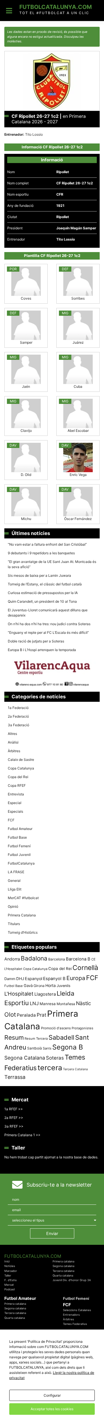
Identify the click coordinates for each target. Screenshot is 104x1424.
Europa (75, 978)
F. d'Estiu (10, 1280)
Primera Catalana (22, 915)
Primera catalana (63, 1261)
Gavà (28, 985)
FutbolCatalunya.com (55, 6)
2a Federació (18, 716)
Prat (41, 1015)
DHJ (20, 978)
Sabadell (61, 1037)
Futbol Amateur (20, 829)
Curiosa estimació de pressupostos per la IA (43, 593)
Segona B (67, 1047)
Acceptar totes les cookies (52, 1409)
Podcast (9, 1289)
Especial (14, 803)
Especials (15, 811)
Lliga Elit (14, 889)
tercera (50, 1067)
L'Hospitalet (19, 993)
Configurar (52, 1395)
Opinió (13, 906)
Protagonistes (82, 1028)
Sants (47, 1048)
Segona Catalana (24, 1058)
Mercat (9, 1284)
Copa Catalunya (21, 768)
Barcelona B (78, 959)
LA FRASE (16, 872)
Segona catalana (63, 1266)
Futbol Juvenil (19, 854)
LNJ (34, 1003)
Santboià (34, 1048)
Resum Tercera (36, 1039)
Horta (50, 985)
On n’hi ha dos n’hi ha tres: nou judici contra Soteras (49, 624)
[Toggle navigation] (9, 10)
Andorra (12, 958)
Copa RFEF (17, 785)
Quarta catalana (63, 1275)
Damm (9, 978)
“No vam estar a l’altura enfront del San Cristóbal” (47, 544)
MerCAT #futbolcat (23, 898)
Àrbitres (14, 751)
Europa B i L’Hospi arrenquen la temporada (42, 650)
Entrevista (16, 794)
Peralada (26, 1015)
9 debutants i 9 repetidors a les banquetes (41, 553)
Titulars (14, 924)
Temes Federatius (75, 1323)
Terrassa (14, 1077)
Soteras (55, 1058)
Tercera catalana (63, 1270)
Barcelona (56, 959)
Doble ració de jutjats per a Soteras (36, 641)
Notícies (9, 1266)
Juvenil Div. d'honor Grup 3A (72, 1280)
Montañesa (66, 1004)
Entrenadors (71, 1314)
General (14, 880)
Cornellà (85, 968)
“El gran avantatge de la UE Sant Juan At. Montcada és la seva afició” (52, 564)
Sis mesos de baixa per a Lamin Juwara (39, 575)
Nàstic (83, 1003)
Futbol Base (17, 837)
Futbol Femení (19, 846)
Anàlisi (13, 742)
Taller (7, 1275)
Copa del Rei (18, 777)
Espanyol (33, 978)
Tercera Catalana (75, 1069)
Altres (12, 733)
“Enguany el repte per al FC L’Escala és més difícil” (48, 632)
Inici (7, 1261)
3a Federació (18, 725)
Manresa (48, 1003)
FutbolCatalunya (21, 863)
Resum (14, 1037)
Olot (10, 1014)
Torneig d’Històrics (23, 932)
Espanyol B (54, 978)
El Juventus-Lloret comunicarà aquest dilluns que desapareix (48, 612)
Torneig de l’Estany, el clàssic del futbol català (45, 584)
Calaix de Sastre (21, 759)
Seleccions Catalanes (77, 1310)
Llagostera (45, 994)
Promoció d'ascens (56, 1028)
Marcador (10, 1270)
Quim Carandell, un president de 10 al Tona (42, 601)
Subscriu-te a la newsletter (59, 1185)
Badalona (34, 958)
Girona (39, 986)
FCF (11, 820)
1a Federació (18, 708)
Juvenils (63, 986)
